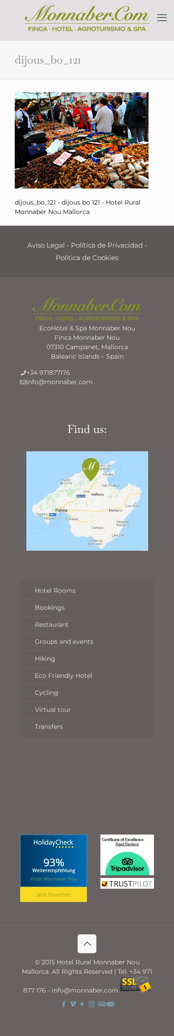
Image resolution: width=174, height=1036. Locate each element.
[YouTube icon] (82, 1004)
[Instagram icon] (91, 1004)
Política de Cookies (87, 257)
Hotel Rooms (55, 590)
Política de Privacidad (107, 245)
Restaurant (52, 625)
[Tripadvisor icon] (101, 1004)
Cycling (46, 693)
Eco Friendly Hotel (63, 676)
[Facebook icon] (63, 1004)
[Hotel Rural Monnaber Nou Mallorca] (87, 17)
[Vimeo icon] (73, 1004)
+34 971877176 (48, 372)
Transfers (49, 727)
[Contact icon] (110, 1004)
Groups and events (64, 642)
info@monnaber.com (59, 382)
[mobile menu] (162, 18)
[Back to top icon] (87, 943)
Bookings (50, 608)
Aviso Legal (46, 245)
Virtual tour (53, 710)
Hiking (45, 659)
